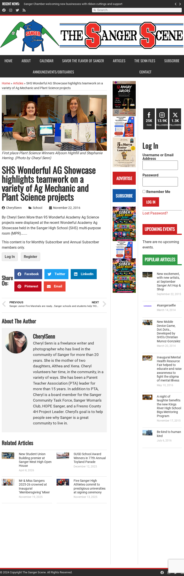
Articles (119, 60)
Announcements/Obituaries (53, 72)
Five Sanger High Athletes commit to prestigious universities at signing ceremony (89, 486)
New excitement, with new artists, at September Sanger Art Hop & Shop (169, 281)
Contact (145, 72)
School (37, 208)
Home (8, 60)
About (26, 60)
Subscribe (172, 60)
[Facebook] (4, 10)
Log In (10, 257)
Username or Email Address (157, 157)
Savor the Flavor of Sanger (83, 60)
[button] (175, 4)
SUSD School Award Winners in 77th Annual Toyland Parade (90, 458)
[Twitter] (17, 10)
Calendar (46, 60)
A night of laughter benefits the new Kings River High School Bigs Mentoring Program (169, 406)
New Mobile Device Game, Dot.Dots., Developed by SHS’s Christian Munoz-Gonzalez (168, 331)
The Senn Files (144, 60)
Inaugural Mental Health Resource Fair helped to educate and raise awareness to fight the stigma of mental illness (169, 369)
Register (30, 257)
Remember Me (157, 192)
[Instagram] (10, 10)
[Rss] (24, 10)
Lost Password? (155, 213)
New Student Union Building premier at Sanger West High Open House (35, 460)
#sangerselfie (166, 305)
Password (150, 175)
